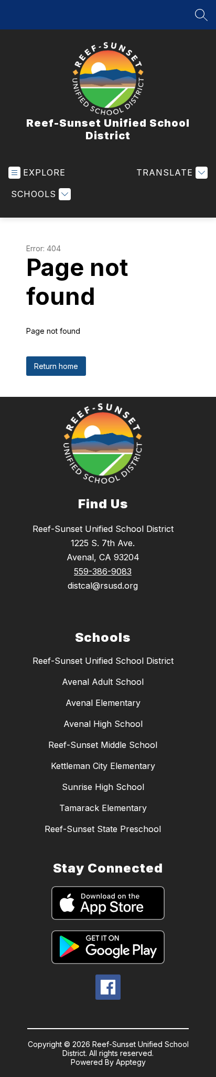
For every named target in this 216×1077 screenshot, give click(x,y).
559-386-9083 (103, 571)
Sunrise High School (103, 787)
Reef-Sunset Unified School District (103, 660)
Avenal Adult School (103, 681)
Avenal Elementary (103, 703)
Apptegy (131, 1062)
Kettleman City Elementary (103, 766)
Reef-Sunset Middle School (102, 745)
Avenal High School (103, 724)
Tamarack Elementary (103, 808)
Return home (56, 366)
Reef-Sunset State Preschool (103, 829)
